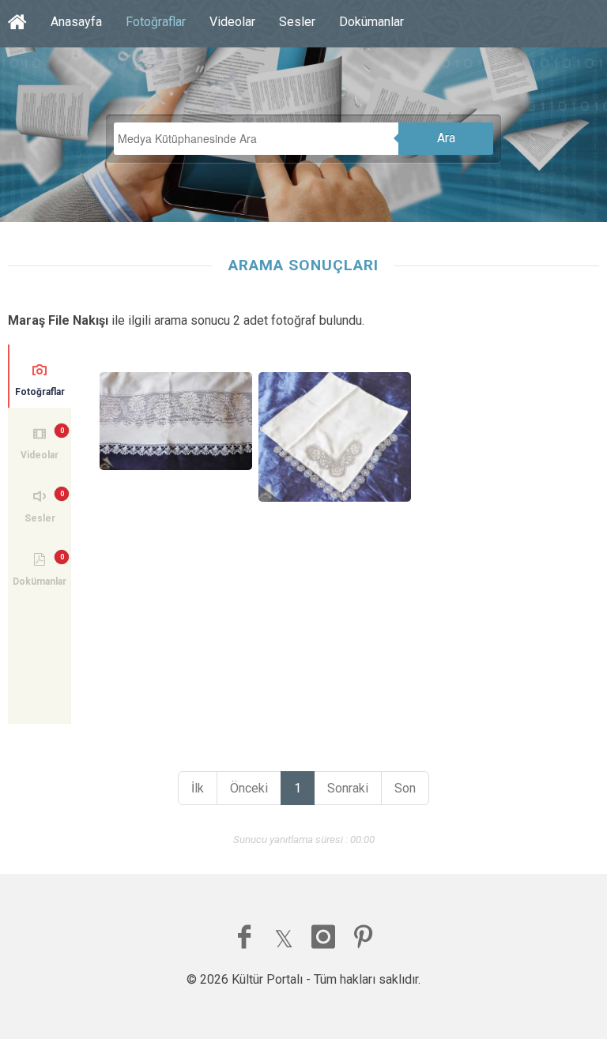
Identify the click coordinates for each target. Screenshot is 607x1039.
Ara (446, 137)
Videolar (232, 21)
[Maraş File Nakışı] (176, 420)
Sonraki (347, 788)
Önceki (249, 788)
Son (405, 788)
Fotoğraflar (156, 21)
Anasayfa (76, 21)
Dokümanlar (371, 21)
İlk (197, 788)
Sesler (297, 21)
